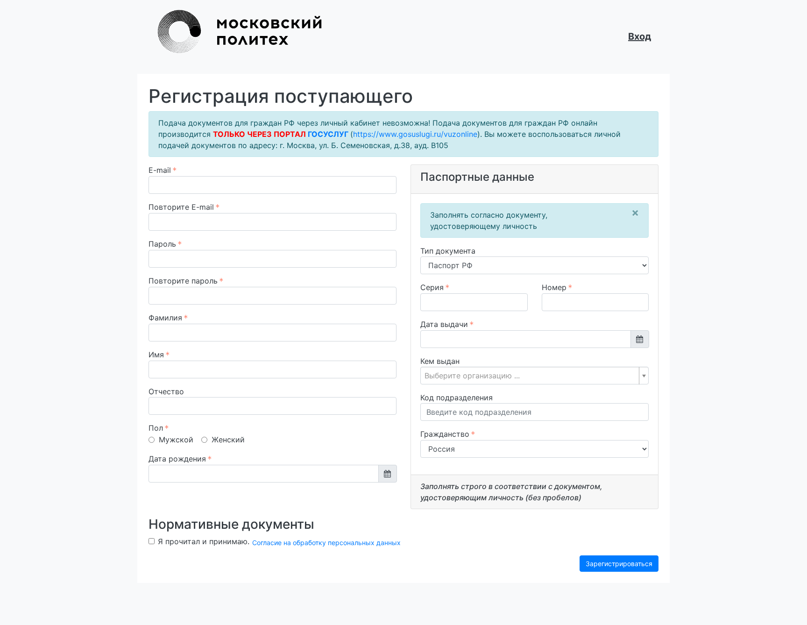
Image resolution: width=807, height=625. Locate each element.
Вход (639, 36)
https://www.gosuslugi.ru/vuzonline (415, 134)
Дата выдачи (444, 324)
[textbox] (531, 375)
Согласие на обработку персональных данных (326, 543)
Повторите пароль (183, 280)
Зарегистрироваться (619, 564)
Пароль (162, 244)
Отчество (166, 391)
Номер (554, 287)
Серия (432, 287)
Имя (156, 354)
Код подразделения (456, 397)
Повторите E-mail (181, 207)
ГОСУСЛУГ (328, 134)
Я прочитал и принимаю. (279, 541)
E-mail (160, 170)
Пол (156, 428)
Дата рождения (177, 458)
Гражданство (444, 434)
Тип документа (447, 251)
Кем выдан (440, 361)
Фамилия (165, 317)
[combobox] (534, 375)
